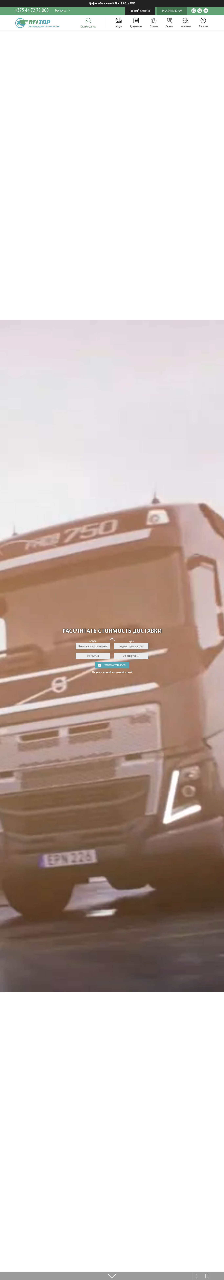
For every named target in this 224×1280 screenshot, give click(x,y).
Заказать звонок (172, 11)
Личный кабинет (140, 11)
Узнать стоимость (115, 665)
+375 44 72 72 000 (32, 10)
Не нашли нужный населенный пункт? (112, 672)
